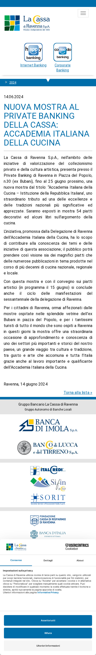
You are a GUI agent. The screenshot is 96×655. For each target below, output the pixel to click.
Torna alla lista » (78, 392)
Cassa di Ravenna (27, 23)
